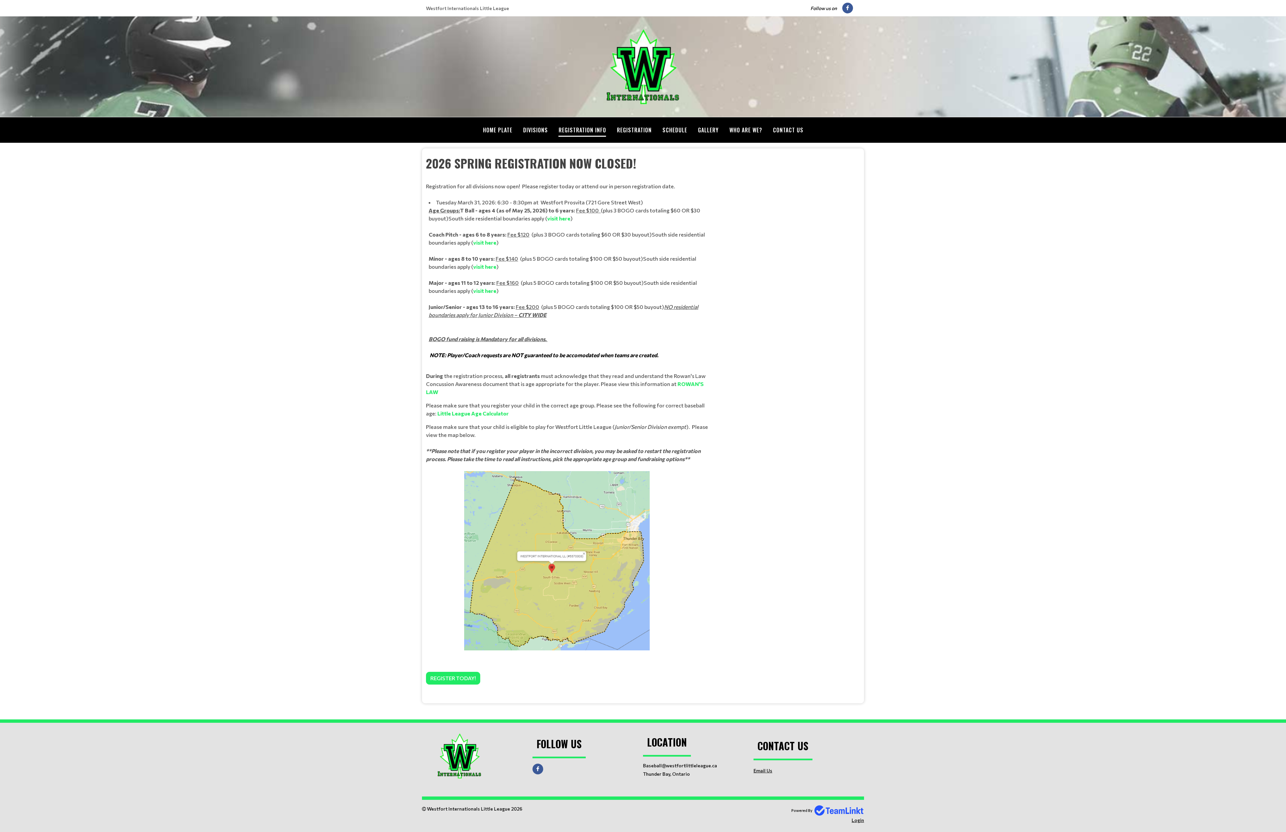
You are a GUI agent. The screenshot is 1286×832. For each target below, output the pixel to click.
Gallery (708, 130)
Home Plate (497, 130)
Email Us (763, 770)
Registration (634, 130)
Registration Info (582, 130)
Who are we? (745, 130)
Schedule (674, 130)
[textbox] (569, 419)
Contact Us (788, 130)
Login (858, 820)
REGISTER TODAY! (453, 678)
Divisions (535, 130)
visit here (558, 218)
